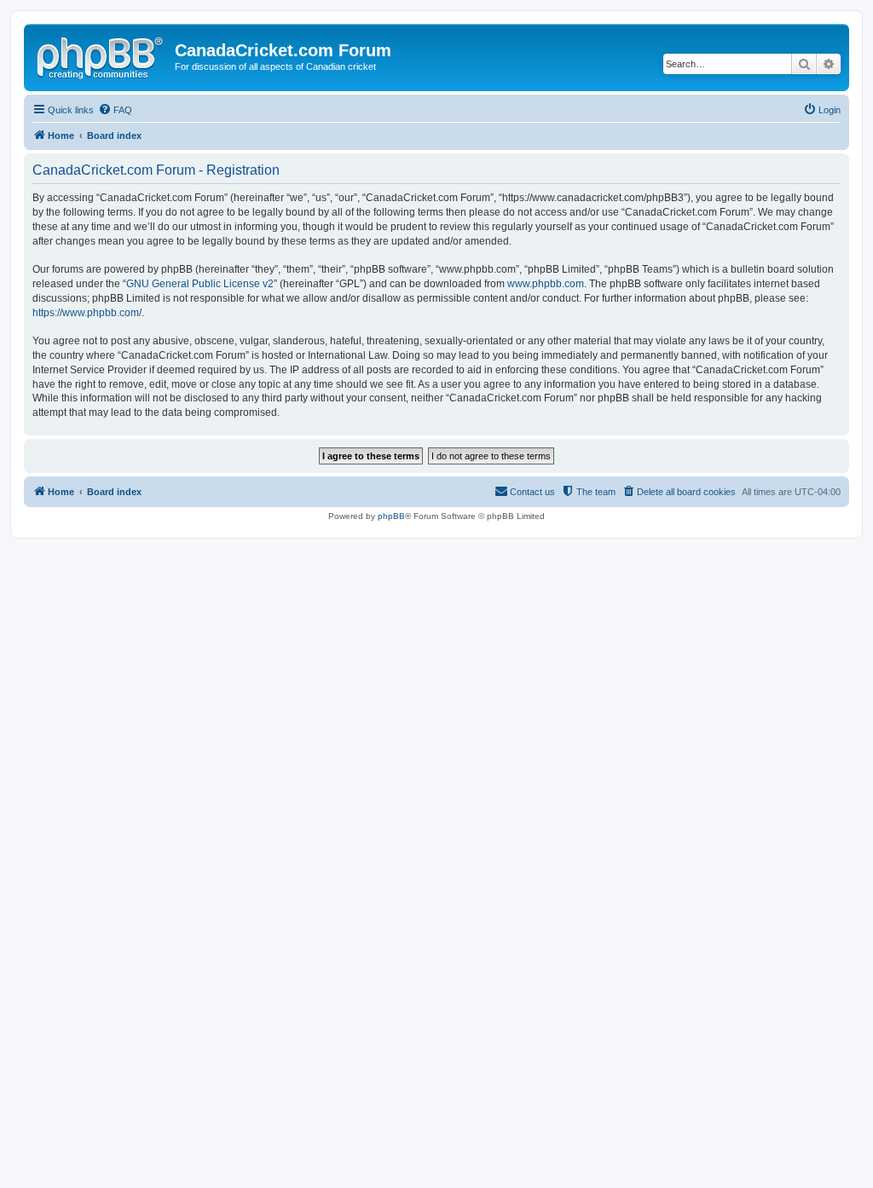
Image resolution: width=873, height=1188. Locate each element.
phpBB (391, 516)
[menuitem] (115, 110)
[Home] (101, 55)
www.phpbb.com (545, 284)
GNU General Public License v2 (200, 284)
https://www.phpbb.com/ (87, 313)
